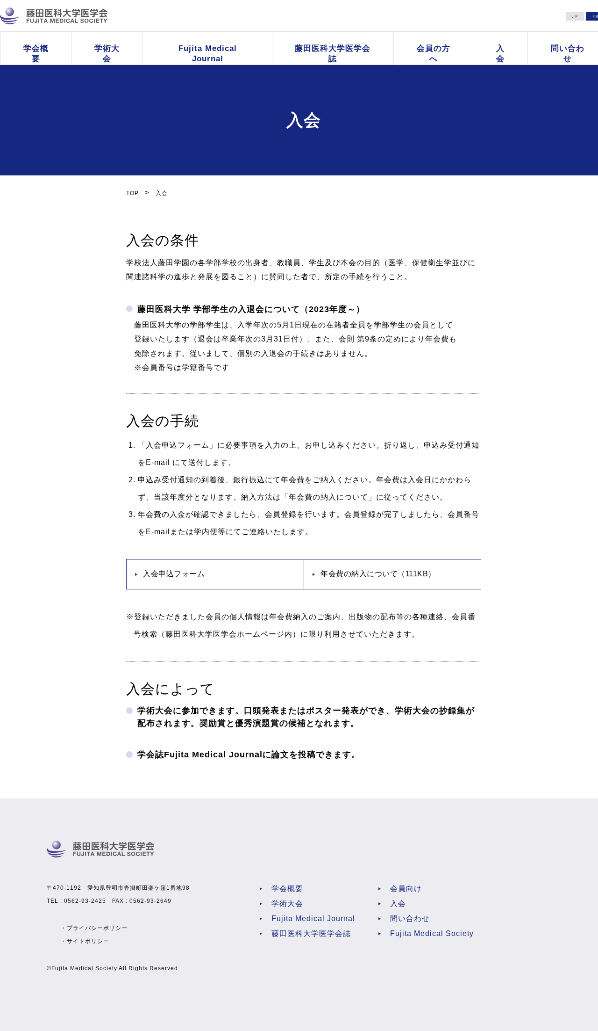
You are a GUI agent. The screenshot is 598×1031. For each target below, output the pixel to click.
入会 (500, 53)
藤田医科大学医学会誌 (333, 53)
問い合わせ (410, 918)
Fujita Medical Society (432, 933)
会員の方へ (433, 53)
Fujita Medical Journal (207, 53)
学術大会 (107, 53)
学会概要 (36, 53)
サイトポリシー (88, 941)
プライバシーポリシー (97, 928)
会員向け (406, 889)
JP (575, 16)
